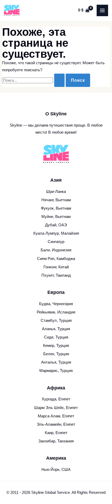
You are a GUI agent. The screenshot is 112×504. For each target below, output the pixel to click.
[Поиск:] (34, 80)
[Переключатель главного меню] (102, 10)
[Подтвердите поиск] (59, 80)
